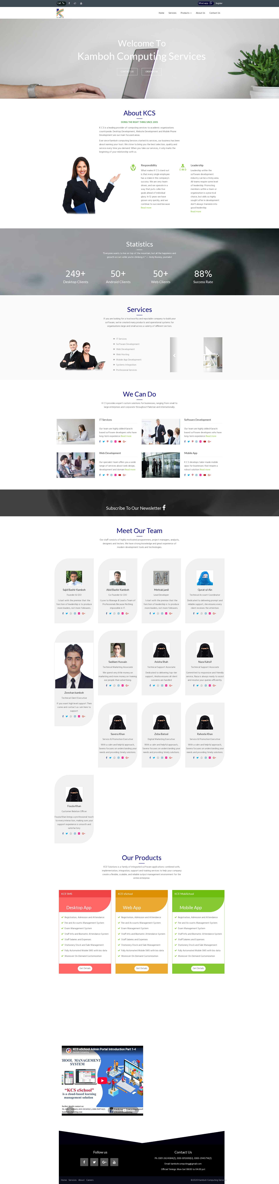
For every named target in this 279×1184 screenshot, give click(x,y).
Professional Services (126, 370)
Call (59, 3)
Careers (90, 1180)
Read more (146, 208)
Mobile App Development (128, 360)
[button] (174, 354)
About (81, 1180)
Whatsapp (203, 3)
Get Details (85, 968)
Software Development (127, 344)
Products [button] (185, 13)
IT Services (121, 339)
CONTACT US (127, 72)
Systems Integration (125, 365)
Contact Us (214, 13)
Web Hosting (122, 354)
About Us (200, 13)
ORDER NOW (151, 72)
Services (172, 13)
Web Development (125, 349)
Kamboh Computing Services (212, 1180)
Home (161, 13)
